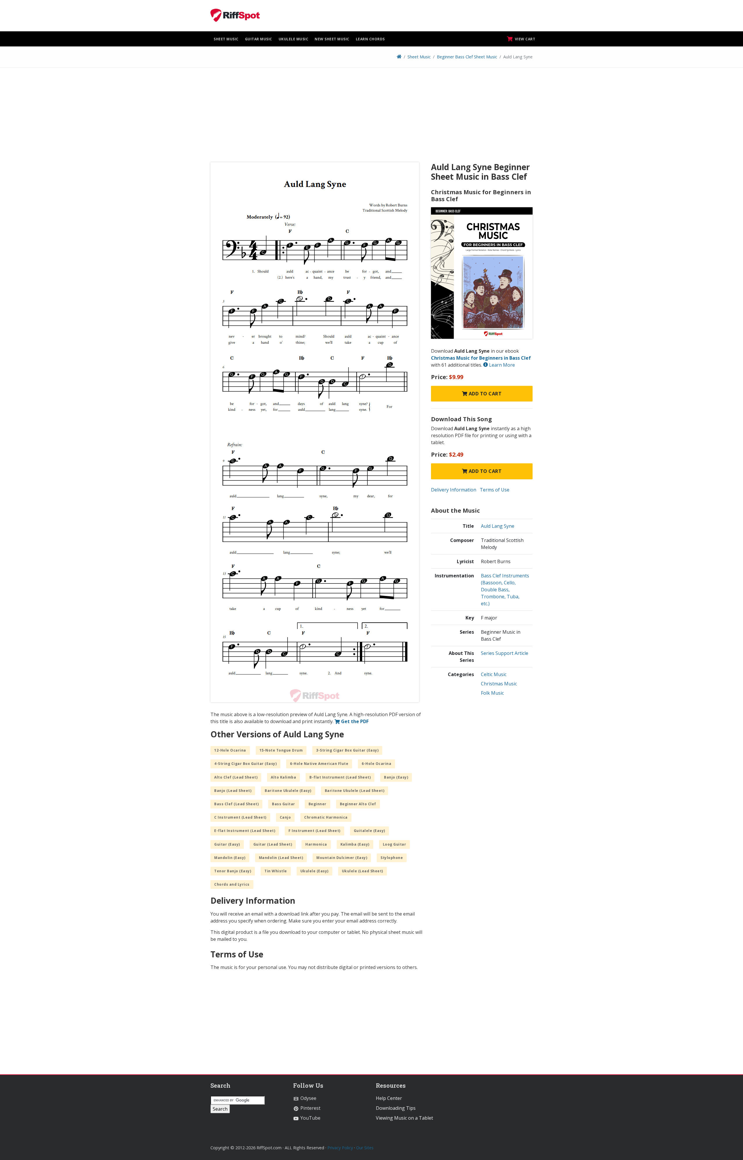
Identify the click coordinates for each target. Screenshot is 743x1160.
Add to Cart (484, 393)
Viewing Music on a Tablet (404, 1118)
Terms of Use (494, 490)
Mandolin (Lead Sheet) (281, 857)
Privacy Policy (340, 1147)
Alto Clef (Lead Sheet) (235, 777)
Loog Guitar (394, 844)
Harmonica (316, 844)
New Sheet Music (332, 39)
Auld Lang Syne (497, 526)
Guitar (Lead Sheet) (272, 844)
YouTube (309, 1118)
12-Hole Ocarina (230, 750)
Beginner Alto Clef (358, 803)
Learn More (501, 365)
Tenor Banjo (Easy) (232, 871)
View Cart (524, 39)
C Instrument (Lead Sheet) (240, 817)
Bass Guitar (283, 803)
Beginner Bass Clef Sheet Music (467, 57)
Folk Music (492, 693)
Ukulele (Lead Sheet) (362, 871)
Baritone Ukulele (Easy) (288, 790)
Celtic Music (493, 674)
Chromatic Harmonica (326, 817)
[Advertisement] (371, 117)
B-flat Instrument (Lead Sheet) (340, 777)
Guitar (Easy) (227, 844)
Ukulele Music (294, 39)
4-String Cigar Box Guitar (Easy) (245, 763)
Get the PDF (354, 721)
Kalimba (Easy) (354, 844)
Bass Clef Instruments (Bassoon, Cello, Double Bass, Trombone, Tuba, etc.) (505, 589)
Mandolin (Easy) (230, 857)
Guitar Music (258, 39)
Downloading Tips (396, 1108)
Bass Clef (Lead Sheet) (236, 803)
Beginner (318, 803)
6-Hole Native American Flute (319, 763)
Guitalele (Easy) (369, 830)
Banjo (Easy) (396, 777)
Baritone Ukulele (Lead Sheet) (355, 790)
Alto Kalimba (283, 777)
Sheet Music (226, 39)
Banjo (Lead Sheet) (232, 790)
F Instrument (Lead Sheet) (314, 830)
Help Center (389, 1098)
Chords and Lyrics (232, 884)
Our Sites (365, 1147)
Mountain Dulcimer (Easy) (341, 857)
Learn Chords (370, 39)
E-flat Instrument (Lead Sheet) (244, 830)
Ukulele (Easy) (314, 871)
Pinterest (309, 1108)
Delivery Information (453, 490)
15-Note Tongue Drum (281, 750)
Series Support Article (504, 653)
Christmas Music (499, 683)
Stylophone (391, 857)
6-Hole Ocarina (376, 763)
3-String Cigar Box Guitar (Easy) (347, 750)
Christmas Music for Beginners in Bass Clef (481, 358)
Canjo (285, 817)
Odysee (307, 1098)
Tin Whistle (275, 871)
